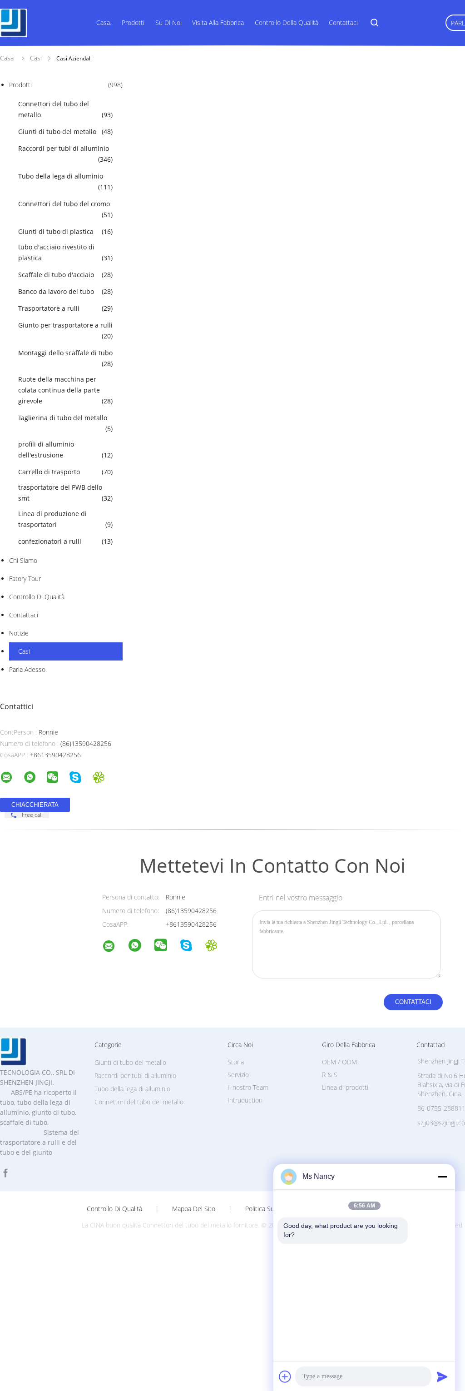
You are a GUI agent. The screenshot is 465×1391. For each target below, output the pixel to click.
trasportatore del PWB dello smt (65, 492)
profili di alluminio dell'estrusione (65, 449)
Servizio (238, 1074)
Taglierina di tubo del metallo (65, 423)
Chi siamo (23, 560)
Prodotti (133, 22)
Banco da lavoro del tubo (65, 291)
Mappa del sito (193, 1209)
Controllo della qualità (286, 22)
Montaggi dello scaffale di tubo (65, 358)
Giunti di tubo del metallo (65, 131)
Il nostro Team (248, 1087)
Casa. (103, 22)
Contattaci (343, 22)
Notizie (19, 633)
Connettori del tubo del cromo (65, 209)
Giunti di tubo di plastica (65, 231)
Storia (236, 1062)
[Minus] (442, 1176)
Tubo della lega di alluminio (65, 181)
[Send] (442, 1376)
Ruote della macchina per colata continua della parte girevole (65, 390)
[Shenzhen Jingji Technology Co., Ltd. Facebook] (5, 1173)
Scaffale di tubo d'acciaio (65, 274)
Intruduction (245, 1100)
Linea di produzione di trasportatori (65, 519)
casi (24, 651)
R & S (329, 1074)
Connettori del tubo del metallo (65, 109)
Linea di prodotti (345, 1087)
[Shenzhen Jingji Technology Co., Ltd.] (114, 947)
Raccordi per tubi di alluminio (65, 154)
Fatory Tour (25, 578)
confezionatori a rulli (65, 541)
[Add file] (285, 1376)
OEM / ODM (339, 1062)
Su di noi (168, 22)
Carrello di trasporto (65, 471)
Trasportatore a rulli (65, 308)
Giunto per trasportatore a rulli (65, 330)
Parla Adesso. (28, 669)
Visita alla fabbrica (218, 22)
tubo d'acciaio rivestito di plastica (65, 252)
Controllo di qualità (36, 596)
